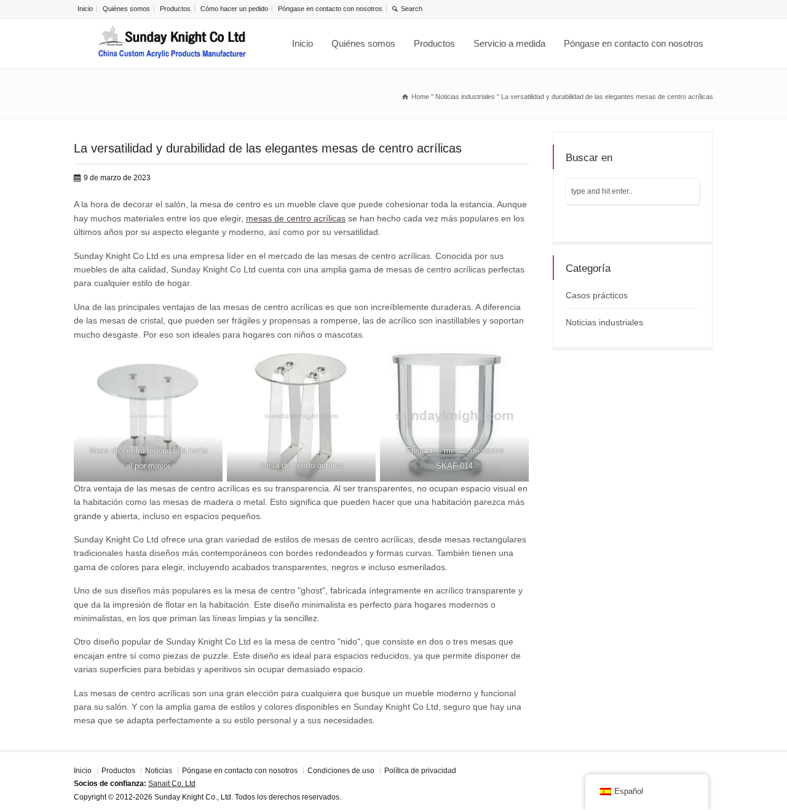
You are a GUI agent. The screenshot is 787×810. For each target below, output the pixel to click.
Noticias (158, 770)
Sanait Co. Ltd (172, 783)
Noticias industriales (604, 322)
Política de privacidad (420, 770)
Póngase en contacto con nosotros (330, 8)
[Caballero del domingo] (172, 43)
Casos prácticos (597, 295)
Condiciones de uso (340, 770)
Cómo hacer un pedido (234, 8)
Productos (175, 8)
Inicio (85, 8)
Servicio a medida (509, 43)
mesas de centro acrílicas (296, 218)
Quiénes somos (126, 8)
